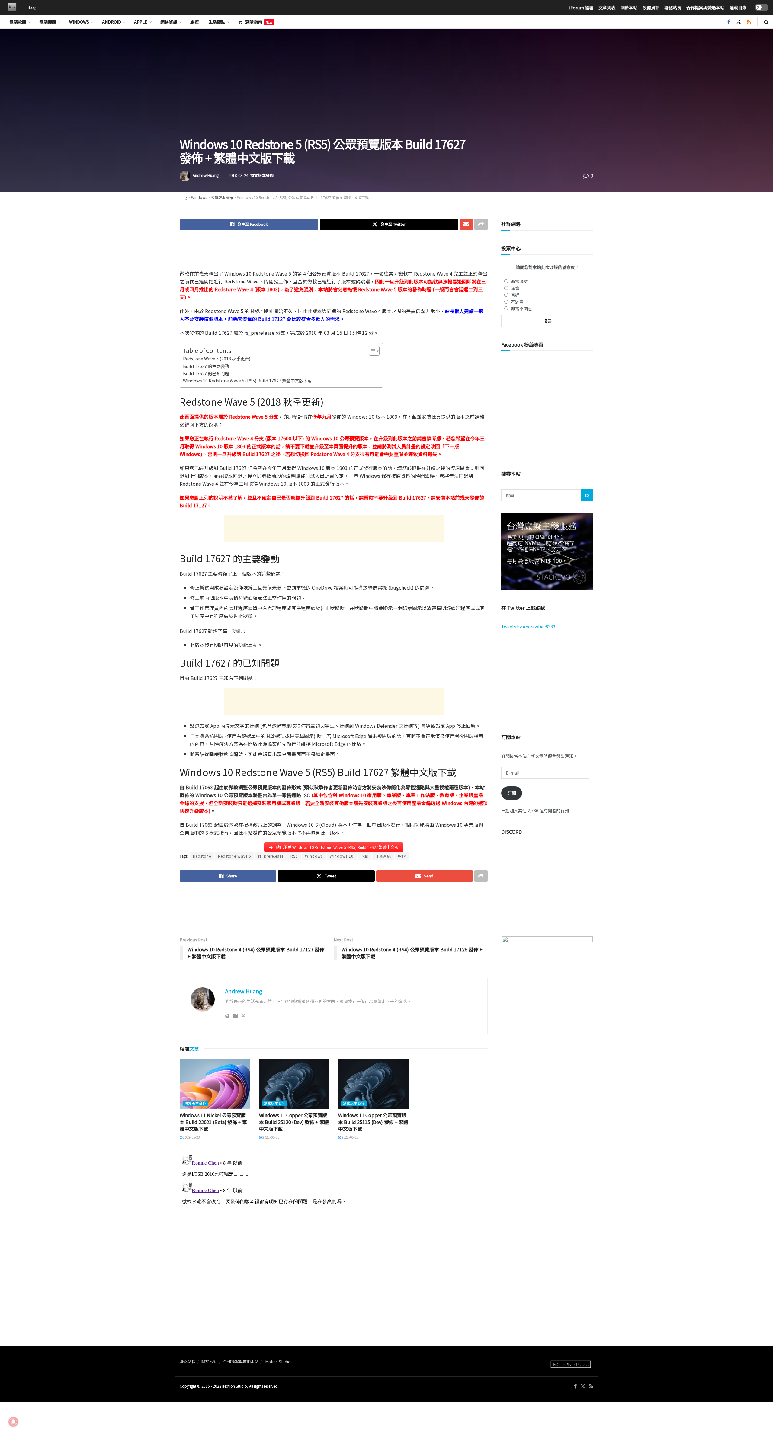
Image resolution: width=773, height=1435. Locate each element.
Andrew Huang (206, 175)
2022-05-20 (270, 1137)
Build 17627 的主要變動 (206, 366)
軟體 (402, 855)
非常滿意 (519, 281)
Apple (140, 22)
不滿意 (517, 302)
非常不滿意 (521, 308)
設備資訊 (651, 8)
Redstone (202, 855)
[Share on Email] (466, 224)
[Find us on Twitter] (738, 21)
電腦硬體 (47, 22)
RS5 (294, 855)
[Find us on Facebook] (728, 21)
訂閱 (512, 793)
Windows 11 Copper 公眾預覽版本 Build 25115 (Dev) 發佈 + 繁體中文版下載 (373, 1121)
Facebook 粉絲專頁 (522, 344)
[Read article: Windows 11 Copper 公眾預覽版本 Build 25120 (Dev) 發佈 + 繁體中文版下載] (294, 1084)
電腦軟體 (17, 22)
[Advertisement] (334, 254)
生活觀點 (216, 22)
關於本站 (629, 8)
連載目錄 (738, 8)
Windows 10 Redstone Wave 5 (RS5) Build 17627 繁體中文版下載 (247, 380)
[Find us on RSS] (749, 21)
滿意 (515, 288)
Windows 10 (342, 855)
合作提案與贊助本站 (705, 8)
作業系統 (383, 855)
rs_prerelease (271, 855)
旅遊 (194, 22)
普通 (515, 295)
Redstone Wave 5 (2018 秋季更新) (216, 358)
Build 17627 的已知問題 (206, 373)
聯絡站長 (672, 8)
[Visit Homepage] (11, 7)
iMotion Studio (277, 1361)
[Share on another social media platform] (481, 224)
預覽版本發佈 (262, 175)
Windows (79, 22)
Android (111, 22)
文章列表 (606, 8)
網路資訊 (168, 22)
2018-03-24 (238, 175)
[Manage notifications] (13, 1422)
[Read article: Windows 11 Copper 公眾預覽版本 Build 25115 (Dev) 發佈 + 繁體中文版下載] (373, 1084)
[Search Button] (766, 21)
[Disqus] (334, 1227)
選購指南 (258, 22)
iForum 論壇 (581, 8)
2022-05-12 (349, 1137)
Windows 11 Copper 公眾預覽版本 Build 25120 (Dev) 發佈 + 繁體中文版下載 (294, 1121)
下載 (364, 855)
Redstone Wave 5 (234, 855)
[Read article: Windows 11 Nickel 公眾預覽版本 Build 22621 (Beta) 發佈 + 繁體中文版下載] (215, 1084)
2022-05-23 (191, 1137)
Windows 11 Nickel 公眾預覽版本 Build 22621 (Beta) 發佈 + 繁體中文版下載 (213, 1121)
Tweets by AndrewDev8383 (528, 627)
